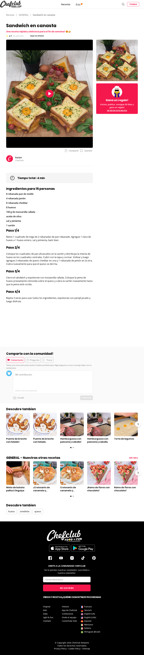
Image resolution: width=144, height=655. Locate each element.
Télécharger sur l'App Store (59, 548)
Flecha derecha (138, 424)
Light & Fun (48, 617)
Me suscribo (67, 588)
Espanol (87, 621)
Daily (45, 613)
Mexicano (88, 624)
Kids (45, 610)
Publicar (86, 397)
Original (46, 606)
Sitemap (86, 648)
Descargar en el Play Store (83, 548)
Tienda (133, 4)
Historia (65, 606)
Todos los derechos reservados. (72, 645)
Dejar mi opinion (37, 36)
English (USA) (90, 617)
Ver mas (133, 457)
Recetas (65, 4)
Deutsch (88, 610)
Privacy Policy (60, 648)
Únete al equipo (69, 617)
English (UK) (89, 613)
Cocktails (47, 621)
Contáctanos (67, 613)
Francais (88, 606)
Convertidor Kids (69, 621)
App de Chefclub (69, 610)
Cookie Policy (74, 648)
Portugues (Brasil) (92, 631)
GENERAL (24, 14)
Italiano (87, 628)
